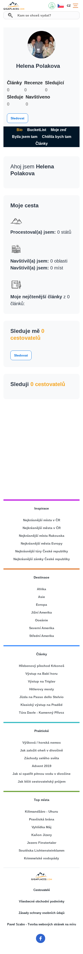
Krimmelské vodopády (41, 858)
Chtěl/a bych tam (56, 137)
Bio (20, 130)
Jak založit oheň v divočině (41, 750)
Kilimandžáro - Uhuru (41, 811)
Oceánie (41, 620)
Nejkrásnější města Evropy (41, 543)
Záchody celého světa (41, 758)
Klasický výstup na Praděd (41, 705)
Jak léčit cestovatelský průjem (41, 781)
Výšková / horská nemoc (41, 742)
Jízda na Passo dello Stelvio (41, 697)
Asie (41, 597)
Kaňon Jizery (41, 835)
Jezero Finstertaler (41, 842)
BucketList (36, 130)
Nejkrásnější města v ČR (42, 528)
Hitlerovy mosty (41, 689)
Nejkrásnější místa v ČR (41, 520)
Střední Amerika (41, 636)
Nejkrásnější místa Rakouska (41, 535)
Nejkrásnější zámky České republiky (41, 559)
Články (42, 143)
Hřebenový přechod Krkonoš (41, 666)
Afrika (41, 589)
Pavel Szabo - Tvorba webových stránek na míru (41, 924)
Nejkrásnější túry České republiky (41, 551)
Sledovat (17, 118)
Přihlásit (51, 5)
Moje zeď (59, 130)
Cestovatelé (41, 890)
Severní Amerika (41, 628)
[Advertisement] (41, 447)
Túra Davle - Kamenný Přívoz (41, 712)
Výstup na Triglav (41, 681)
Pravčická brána (41, 819)
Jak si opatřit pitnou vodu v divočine (41, 774)
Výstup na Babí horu (41, 673)
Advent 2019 (41, 766)
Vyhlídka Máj (41, 827)
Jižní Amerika (41, 612)
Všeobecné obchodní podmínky (41, 901)
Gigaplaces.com (13, 5)
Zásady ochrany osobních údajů (42, 913)
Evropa (41, 604)
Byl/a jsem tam (24, 137)
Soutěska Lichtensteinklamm (41, 850)
